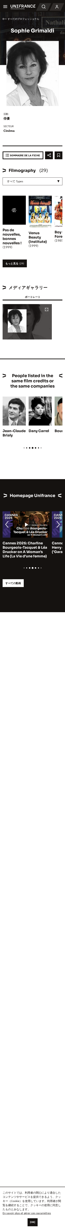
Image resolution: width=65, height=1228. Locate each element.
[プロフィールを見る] (57, 7)
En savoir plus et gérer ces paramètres (27, 1213)
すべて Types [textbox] (15, 181)
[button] (46, 310)
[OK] (32, 1222)
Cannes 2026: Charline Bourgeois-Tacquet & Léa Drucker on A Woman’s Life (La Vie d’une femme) (25, 549)
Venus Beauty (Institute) (38, 237)
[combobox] (32, 181)
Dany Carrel (39, 431)
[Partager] (49, 155)
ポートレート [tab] (32, 297)
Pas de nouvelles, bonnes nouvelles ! (12, 236)
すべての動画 (13, 583)
